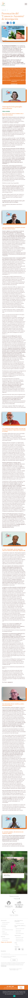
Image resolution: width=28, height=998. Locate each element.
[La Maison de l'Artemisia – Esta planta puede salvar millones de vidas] (3, 3)
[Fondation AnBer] (19, 904)
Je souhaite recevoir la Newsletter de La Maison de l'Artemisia (9, 957)
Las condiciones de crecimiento (7, 929)
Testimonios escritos (19, 939)
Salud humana (18, 930)
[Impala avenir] (9, 904)
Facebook (16, 949)
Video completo (6, 111)
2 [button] (13, 890)
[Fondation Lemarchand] (17, 898)
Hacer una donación (21, 987)
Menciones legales (12, 968)
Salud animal (18, 931)
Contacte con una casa (20, 923)
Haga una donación (6, 942)
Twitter (19, 949)
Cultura (3, 931)
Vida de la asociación (6, 922)
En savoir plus (3, 965)
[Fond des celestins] (14, 912)
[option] (14, 867)
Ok (14, 996)
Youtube (22, 949)
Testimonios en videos (19, 937)
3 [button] (14, 890)
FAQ (16, 944)
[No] (26, 994)
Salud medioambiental (20, 933)
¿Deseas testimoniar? (19, 940)
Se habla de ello (5, 924)
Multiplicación (4, 932)
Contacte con (14, 83)
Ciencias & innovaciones (20, 928)
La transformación (5, 934)
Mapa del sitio (19, 968)
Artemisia (4, 928)
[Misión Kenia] (13, 865)
